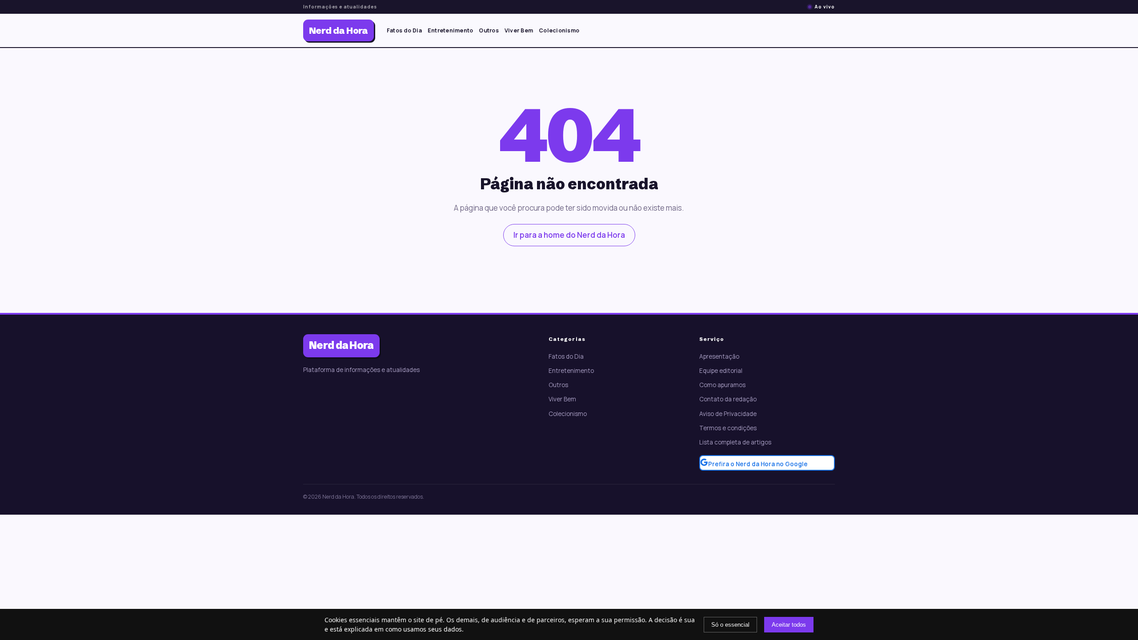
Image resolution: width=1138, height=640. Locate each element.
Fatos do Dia (404, 30)
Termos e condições (728, 428)
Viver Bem (519, 30)
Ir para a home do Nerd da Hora (569, 235)
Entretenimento (450, 30)
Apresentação (719, 356)
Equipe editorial (720, 371)
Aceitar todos (789, 624)
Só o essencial (730, 624)
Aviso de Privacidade (728, 414)
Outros (489, 30)
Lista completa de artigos (735, 442)
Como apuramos (722, 385)
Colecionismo (559, 30)
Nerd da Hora (338, 30)
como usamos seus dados (423, 629)
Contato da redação (728, 399)
